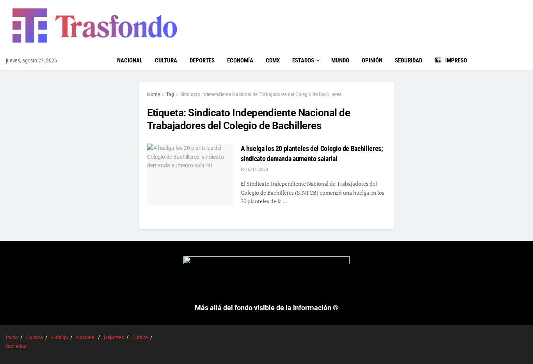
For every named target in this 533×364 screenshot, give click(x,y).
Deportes (202, 60)
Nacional (129, 60)
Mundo (340, 60)
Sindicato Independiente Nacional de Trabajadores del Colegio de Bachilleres (260, 94)
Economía (240, 60)
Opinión (372, 60)
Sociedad (16, 346)
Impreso (456, 60)
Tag (170, 94)
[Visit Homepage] (94, 25)
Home (153, 94)
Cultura (166, 60)
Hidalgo (59, 337)
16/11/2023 (256, 169)
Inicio (12, 337)
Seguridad (408, 60)
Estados (303, 60)
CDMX (273, 60)
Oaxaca (34, 337)
